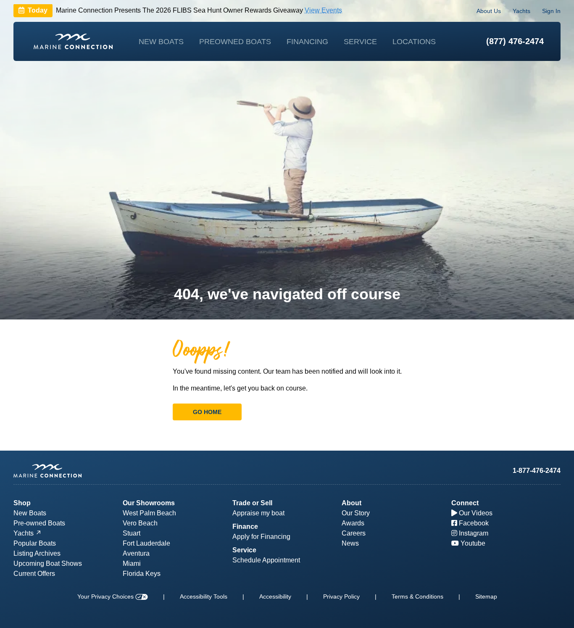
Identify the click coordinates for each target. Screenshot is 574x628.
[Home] (73, 41)
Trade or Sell (252, 503)
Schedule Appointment (266, 560)
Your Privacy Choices (106, 596)
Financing (307, 41)
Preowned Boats (235, 41)
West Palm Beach (149, 513)
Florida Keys (142, 573)
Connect (465, 503)
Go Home (207, 412)
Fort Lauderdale (146, 543)
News (350, 543)
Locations (414, 41)
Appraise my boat (258, 513)
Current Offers (34, 573)
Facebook (473, 523)
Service (360, 41)
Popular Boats (34, 543)
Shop (22, 503)
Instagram (472, 533)
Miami (132, 563)
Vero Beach (140, 523)
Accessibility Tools (203, 596)
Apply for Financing (261, 536)
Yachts (521, 11)
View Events (323, 10)
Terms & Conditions (417, 596)
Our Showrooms (149, 503)
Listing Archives (37, 553)
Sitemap (486, 596)
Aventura (136, 553)
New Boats (161, 41)
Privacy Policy (341, 596)
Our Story (356, 513)
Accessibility (275, 596)
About (351, 503)
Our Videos (474, 513)
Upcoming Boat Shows (47, 563)
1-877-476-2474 (537, 470)
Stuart (131, 533)
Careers (354, 533)
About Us (489, 11)
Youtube (472, 543)
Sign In (551, 11)
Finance (245, 526)
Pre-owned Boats (39, 523)
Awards (353, 523)
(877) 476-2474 (515, 41)
